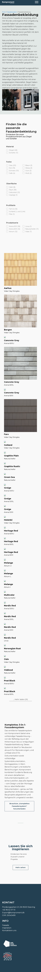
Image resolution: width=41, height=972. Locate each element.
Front (4, 12)
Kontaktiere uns (9, 930)
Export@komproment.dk (13, 913)
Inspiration (6, 928)
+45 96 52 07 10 (8, 910)
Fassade (5, 925)
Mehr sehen (21, 867)
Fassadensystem (12, 12)
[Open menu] (36, 2)
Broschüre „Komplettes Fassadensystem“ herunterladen (19, 806)
